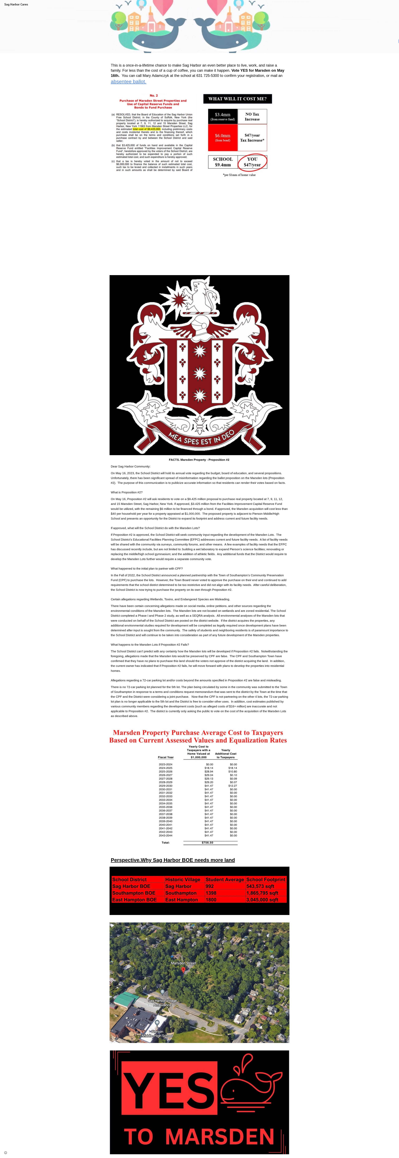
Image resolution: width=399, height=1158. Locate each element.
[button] (5, 1153)
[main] (199, 71)
